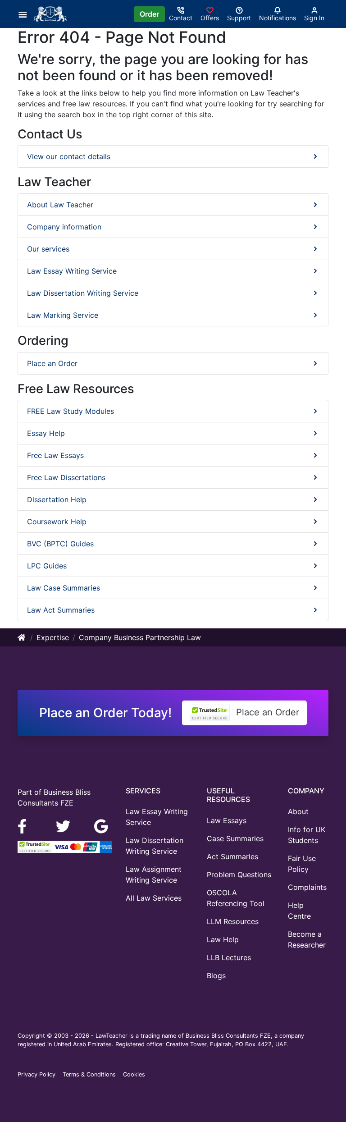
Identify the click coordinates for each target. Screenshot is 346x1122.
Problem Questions (239, 874)
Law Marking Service (62, 315)
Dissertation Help (56, 499)
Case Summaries (235, 838)
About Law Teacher (60, 204)
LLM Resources (233, 921)
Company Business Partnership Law (140, 637)
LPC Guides (47, 565)
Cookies (134, 1074)
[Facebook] (26, 825)
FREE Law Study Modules (70, 411)
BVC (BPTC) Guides (60, 543)
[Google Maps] (101, 825)
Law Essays (226, 820)
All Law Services (154, 897)
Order (149, 13)
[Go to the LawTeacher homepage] (52, 14)
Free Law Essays (55, 455)
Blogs (216, 975)
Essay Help (46, 433)
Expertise (52, 637)
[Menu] (25, 14)
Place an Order (52, 363)
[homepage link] (22, 637)
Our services (48, 248)
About (298, 811)
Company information (64, 226)
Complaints (307, 887)
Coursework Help (56, 521)
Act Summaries (232, 856)
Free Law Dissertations (66, 477)
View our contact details (68, 156)
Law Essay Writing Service (72, 270)
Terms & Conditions (89, 1074)
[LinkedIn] (64, 825)
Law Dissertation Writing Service (82, 293)
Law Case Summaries (63, 587)
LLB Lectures (229, 957)
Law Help (223, 939)
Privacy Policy (36, 1074)
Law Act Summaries (61, 609)
